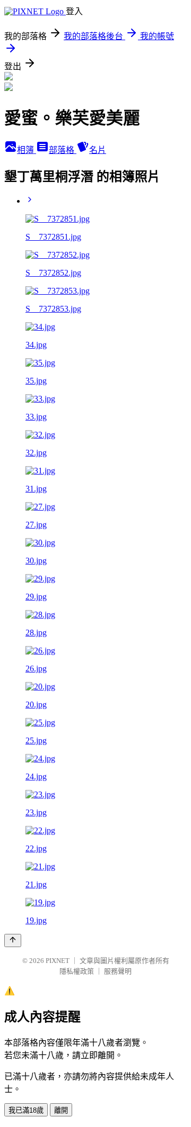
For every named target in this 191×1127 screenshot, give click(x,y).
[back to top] (12, 940)
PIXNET (58, 961)
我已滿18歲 (26, 1110)
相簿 (26, 150)
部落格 (62, 150)
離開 (61, 1110)
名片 (97, 150)
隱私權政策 (76, 971)
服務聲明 (118, 971)
